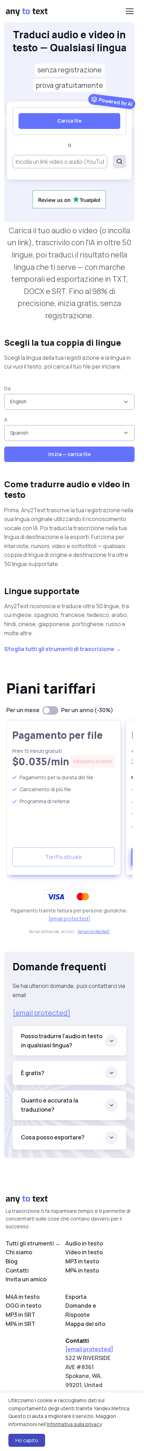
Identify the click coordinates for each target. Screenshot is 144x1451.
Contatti (17, 1270)
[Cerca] (119, 161)
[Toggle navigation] (129, 11)
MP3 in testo (82, 1261)
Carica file (69, 120)
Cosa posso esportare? (53, 1137)
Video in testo (84, 1252)
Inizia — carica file (69, 454)
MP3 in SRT (20, 1315)
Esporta (76, 1297)
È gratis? (32, 1073)
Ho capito (26, 1440)
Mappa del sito (85, 1324)
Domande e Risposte (80, 1310)
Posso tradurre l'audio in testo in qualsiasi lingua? (61, 1040)
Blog (11, 1261)
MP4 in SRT (20, 1324)
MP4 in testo (82, 1270)
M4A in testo (22, 1297)
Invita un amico (26, 1279)
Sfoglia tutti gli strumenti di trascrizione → (62, 649)
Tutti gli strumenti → (33, 1243)
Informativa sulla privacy (74, 1424)
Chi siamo (19, 1252)
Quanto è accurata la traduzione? (49, 1105)
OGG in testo (23, 1305)
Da (7, 388)
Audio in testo (84, 1243)
